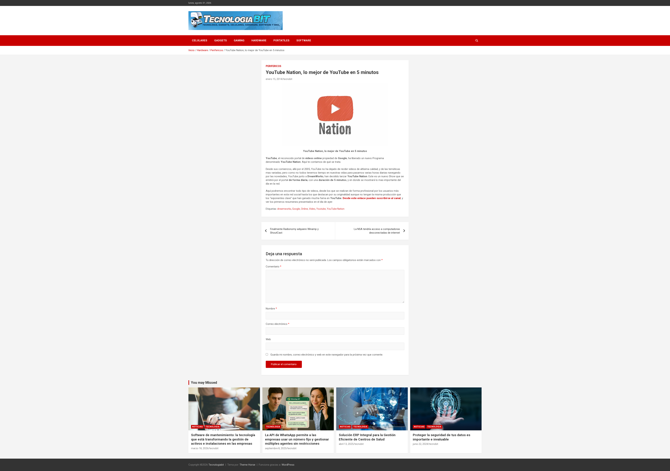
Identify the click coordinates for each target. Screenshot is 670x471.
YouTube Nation (335, 208)
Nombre (271, 308)
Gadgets (220, 40)
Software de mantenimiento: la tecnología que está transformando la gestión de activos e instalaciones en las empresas (223, 439)
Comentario (273, 266)
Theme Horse (247, 464)
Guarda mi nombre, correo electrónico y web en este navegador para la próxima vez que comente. (326, 354)
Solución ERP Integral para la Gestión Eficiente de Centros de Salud (367, 437)
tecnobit (287, 79)
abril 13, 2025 (346, 444)
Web (268, 339)
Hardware (258, 40)
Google (296, 208)
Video (312, 208)
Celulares (199, 40)
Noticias (197, 426)
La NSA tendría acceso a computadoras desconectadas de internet (377, 230)
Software (303, 40)
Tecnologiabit (216, 464)
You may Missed (204, 382)
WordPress (288, 464)
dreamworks (284, 208)
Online (304, 208)
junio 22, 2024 (420, 444)
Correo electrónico (277, 324)
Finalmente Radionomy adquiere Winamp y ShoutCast (294, 230)
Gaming (239, 40)
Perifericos (273, 66)
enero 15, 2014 (274, 79)
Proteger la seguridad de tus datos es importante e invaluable (441, 437)
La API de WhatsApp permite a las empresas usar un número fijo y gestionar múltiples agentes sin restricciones (297, 439)
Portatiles (281, 40)
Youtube (321, 208)
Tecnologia (212, 426)
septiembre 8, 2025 (275, 448)
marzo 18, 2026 (199, 448)
